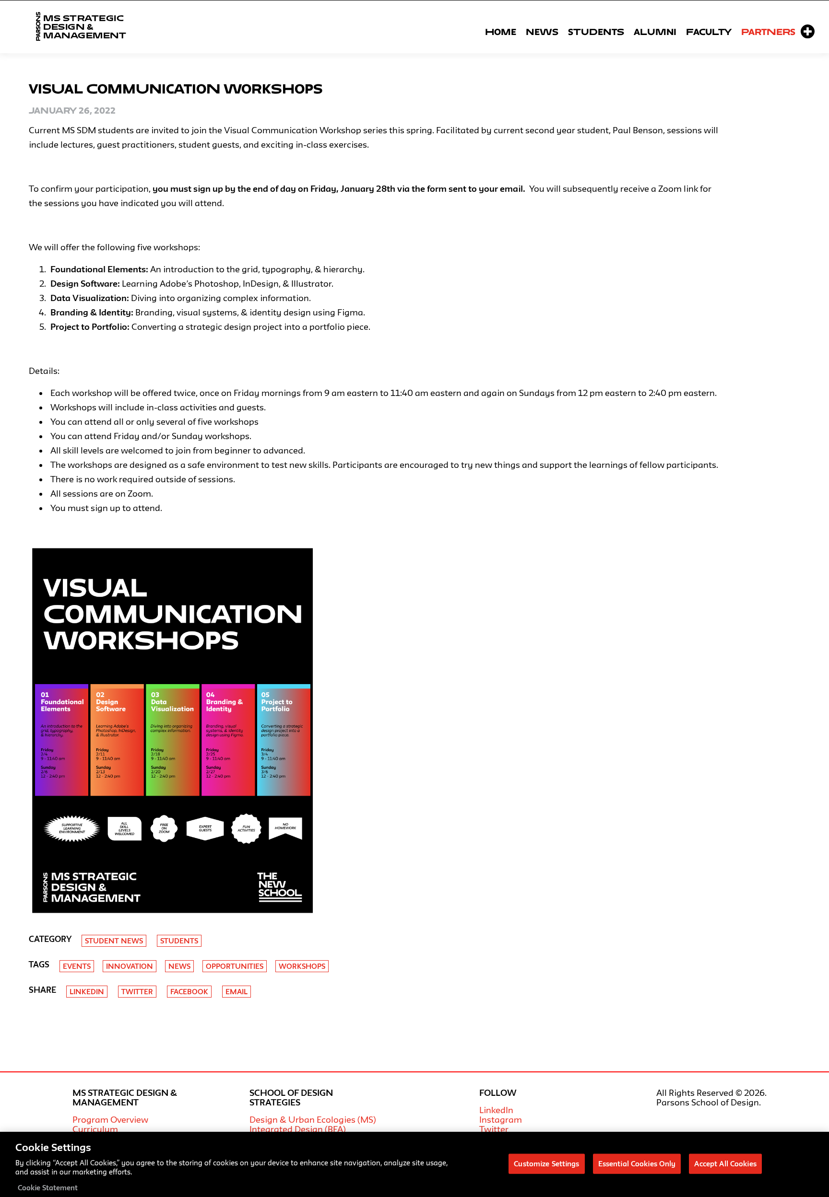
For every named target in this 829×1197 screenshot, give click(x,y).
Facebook (189, 992)
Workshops (302, 966)
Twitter (137, 992)
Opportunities (234, 966)
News (542, 31)
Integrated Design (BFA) (297, 1129)
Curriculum (95, 1129)
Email (236, 992)
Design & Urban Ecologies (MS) (312, 1119)
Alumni (655, 31)
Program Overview (110, 1119)
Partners (768, 31)
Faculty (709, 31)
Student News (114, 941)
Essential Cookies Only (637, 1163)
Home (500, 31)
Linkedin (87, 992)
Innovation (129, 966)
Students (596, 31)
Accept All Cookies (725, 1163)
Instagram (500, 1119)
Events (77, 966)
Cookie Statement (48, 1187)
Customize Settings (546, 1163)
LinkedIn (496, 1110)
